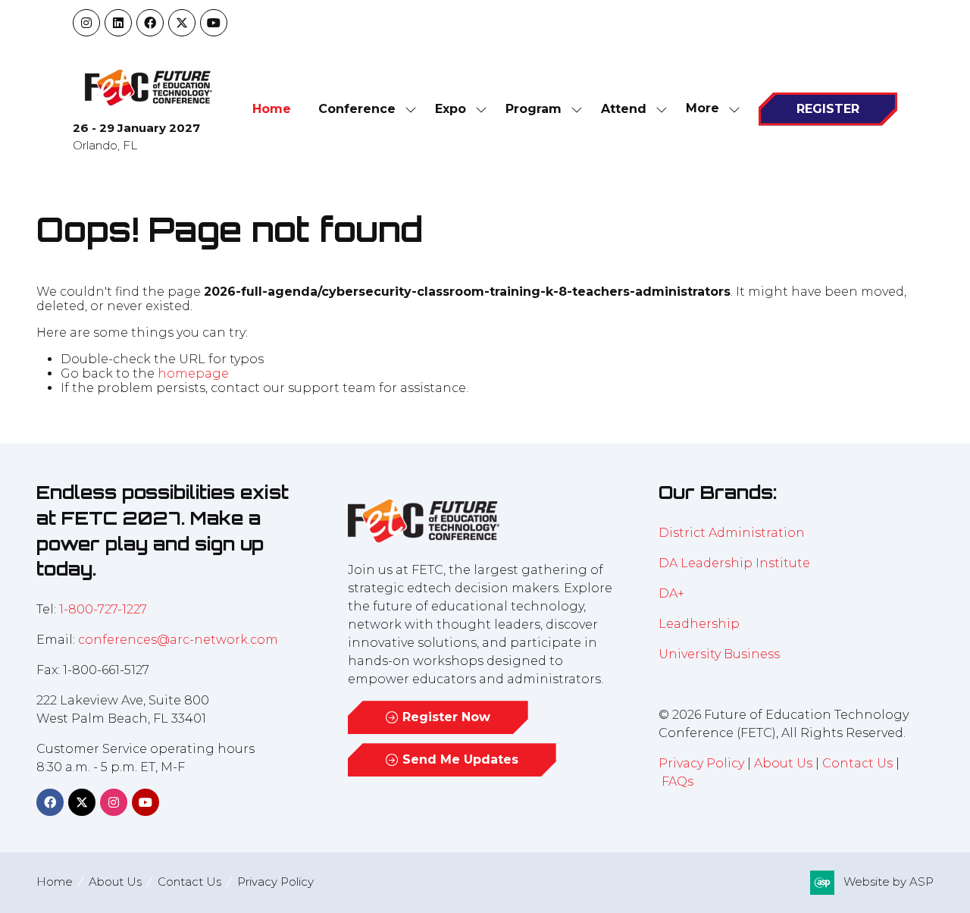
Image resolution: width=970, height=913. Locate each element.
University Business (719, 654)
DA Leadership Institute (736, 563)
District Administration (732, 533)
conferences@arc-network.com (178, 639)
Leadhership (699, 624)
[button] (708, 109)
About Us (783, 763)
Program (533, 109)
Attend (623, 109)
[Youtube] (213, 22)
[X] (182, 22)
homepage (193, 373)
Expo (450, 109)
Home (271, 109)
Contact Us (857, 763)
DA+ (671, 593)
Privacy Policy (701, 763)
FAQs (677, 781)
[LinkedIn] (118, 22)
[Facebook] (150, 22)
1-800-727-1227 (103, 609)
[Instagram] (86, 22)
